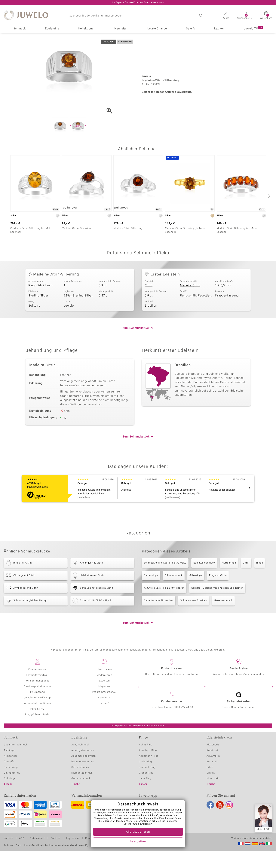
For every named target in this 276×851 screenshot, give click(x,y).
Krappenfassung (227, 295)
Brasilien (151, 305)
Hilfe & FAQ (37, 709)
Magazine (104, 686)
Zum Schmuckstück (136, 328)
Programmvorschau (104, 692)
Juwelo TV (253, 29)
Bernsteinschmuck (82, 761)
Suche (201, 15)
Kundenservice (37, 669)
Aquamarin (213, 756)
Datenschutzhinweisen (136, 824)
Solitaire (34, 305)
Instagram (229, 805)
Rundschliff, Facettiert (196, 295)
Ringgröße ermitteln (37, 714)
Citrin (148, 285)
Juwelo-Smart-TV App (37, 697)
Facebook (210, 805)
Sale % (190, 29)
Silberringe (195, 575)
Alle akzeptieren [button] (138, 832)
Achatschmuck (80, 745)
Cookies (55, 838)
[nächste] (268, 196)
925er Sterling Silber (78, 295)
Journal (103, 703)
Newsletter (104, 697)
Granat (211, 773)
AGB (21, 838)
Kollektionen (86, 29)
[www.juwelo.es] (255, 843)
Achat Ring (145, 745)
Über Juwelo (104, 669)
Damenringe (151, 575)
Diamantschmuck (82, 773)
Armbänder (10, 756)
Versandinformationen (37, 703)
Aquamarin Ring (148, 756)
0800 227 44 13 (183, 707)
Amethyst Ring (148, 750)
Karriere (8, 838)
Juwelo (69, 305)
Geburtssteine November (158, 600)
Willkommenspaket (37, 681)
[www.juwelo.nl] (247, 843)
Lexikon (219, 29)
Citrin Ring (145, 761)
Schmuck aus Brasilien (193, 600)
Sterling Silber (38, 295)
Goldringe (10, 778)
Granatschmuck (81, 778)
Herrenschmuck (223, 600)
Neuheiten (121, 29)
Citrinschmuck (80, 767)
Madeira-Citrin (190, 285)
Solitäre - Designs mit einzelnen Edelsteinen (217, 588)
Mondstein (213, 778)
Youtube (220, 805)
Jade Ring (145, 778)
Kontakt (89, 838)
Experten (104, 681)
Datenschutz (37, 838)
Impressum (72, 838)
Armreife (9, 761)
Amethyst (212, 750)
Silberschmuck (173, 575)
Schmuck (19, 29)
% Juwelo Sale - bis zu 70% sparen (164, 588)
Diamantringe (12, 773)
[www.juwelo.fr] (241, 843)
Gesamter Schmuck (16, 745)
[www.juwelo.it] (269, 843)
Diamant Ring (147, 767)
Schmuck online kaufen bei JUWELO (165, 563)
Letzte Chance (157, 29)
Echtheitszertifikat (37, 675)
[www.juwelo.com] (262, 843)
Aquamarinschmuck (83, 756)
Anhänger (9, 750)
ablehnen (148, 818)
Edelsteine (52, 29)
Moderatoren (104, 675)
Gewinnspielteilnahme (37, 686)
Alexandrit (213, 745)
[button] (225, 16)
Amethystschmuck (82, 750)
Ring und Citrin (218, 575)
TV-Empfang (37, 692)
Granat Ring (146, 773)
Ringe (259, 563)
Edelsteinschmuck (204, 563)
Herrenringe (229, 563)
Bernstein (212, 761)
